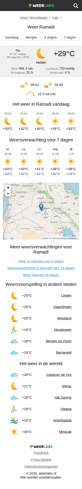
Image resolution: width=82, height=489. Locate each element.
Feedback (41, 453)
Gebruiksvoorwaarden (41, 466)
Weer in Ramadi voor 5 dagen (41, 261)
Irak (55, 18)
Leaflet (45, 238)
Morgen (31, 37)
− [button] (8, 193)
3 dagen (50, 37)
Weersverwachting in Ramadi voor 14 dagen (41, 268)
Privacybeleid (41, 460)
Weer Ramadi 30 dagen (41, 275)
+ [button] (8, 187)
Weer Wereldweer (34, 18)
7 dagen (70, 37)
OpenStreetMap (59, 238)
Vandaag (11, 37)
